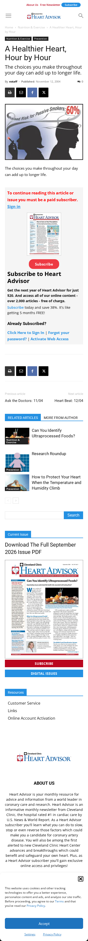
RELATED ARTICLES (23, 418)
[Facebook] (32, 92)
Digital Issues (44, 673)
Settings (29, 934)
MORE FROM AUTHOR (61, 418)
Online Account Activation (31, 718)
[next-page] (16, 501)
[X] (43, 92)
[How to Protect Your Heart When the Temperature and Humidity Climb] (17, 482)
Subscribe (71, 5)
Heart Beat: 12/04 (69, 401)
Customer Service (24, 703)
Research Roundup (49, 453)
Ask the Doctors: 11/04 (24, 401)
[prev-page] (8, 501)
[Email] (21, 92)
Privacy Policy (36, 906)
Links (12, 710)
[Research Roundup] (17, 461)
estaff (13, 81)
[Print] (10, 92)
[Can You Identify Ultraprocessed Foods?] (17, 436)
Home (9, 27)
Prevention (40, 38)
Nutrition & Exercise (31, 27)
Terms (59, 901)
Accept (44, 923)
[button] (80, 878)
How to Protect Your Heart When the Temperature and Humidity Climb (56, 483)
